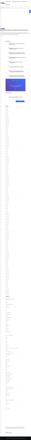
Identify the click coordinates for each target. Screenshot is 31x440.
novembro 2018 (7, 255)
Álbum (6, 301)
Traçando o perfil (7, 403)
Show (6, 396)
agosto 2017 (7, 279)
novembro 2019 (7, 235)
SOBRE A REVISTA (24, 1)
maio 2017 (7, 284)
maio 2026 (7, 112)
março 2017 (7, 287)
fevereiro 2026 (7, 117)
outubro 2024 (7, 143)
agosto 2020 (7, 224)
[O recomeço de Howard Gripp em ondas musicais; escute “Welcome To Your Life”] (7, 62)
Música (6, 367)
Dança (6, 322)
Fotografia (7, 341)
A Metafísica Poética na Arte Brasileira (10, 299)
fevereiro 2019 (7, 250)
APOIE (27, 1)
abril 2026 (7, 114)
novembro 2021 (7, 200)
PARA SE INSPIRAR (8, 377)
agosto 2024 (7, 146)
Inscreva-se (20, 101)
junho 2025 (7, 130)
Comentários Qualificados (8, 317)
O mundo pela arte (8, 372)
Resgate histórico (8, 393)
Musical (6, 369)
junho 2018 (7, 263)
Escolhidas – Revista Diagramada (9, 335)
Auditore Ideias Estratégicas (22, 438)
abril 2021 (7, 211)
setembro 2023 (7, 164)
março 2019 (7, 248)
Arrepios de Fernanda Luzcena (9, 304)
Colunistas (7, 315)
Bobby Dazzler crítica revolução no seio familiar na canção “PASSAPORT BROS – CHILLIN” (16, 48)
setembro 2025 (7, 125)
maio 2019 (7, 245)
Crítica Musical (7, 320)
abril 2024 (7, 153)
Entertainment (7, 328)
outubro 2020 (7, 221)
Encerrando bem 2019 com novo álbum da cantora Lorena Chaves (14, 30)
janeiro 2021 (7, 216)
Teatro (6, 401)
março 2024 (7, 154)
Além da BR (10, 47)
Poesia (6, 383)
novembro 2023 (7, 161)
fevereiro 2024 (7, 156)
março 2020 (7, 229)
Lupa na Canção (7, 359)
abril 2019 (7, 247)
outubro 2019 (7, 237)
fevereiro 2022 (7, 195)
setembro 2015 (7, 294)
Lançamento (7, 349)
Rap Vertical (7, 390)
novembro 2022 (7, 180)
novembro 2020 (7, 219)
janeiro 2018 (7, 271)
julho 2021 (7, 206)
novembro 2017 (7, 274)
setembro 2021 (7, 203)
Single (6, 398)
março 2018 (7, 268)
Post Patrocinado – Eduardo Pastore (10, 388)
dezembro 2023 (7, 159)
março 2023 (7, 174)
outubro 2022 (7, 182)
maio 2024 (7, 151)
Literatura (7, 356)
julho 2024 (7, 148)
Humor (6, 346)
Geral (6, 343)
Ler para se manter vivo (8, 351)
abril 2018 (7, 266)
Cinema (6, 309)
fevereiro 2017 (7, 289)
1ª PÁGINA (7, 1)
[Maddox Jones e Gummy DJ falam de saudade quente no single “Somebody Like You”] (7, 44)
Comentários (12, 31)
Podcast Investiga (8, 380)
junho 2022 (7, 188)
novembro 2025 (7, 122)
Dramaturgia (7, 325)
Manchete (7, 362)
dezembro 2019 (7, 234)
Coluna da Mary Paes (8, 312)
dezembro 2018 (7, 253)
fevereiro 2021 (7, 214)
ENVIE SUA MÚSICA (8, 4)
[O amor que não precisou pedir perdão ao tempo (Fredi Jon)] (7, 66)
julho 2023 (7, 167)
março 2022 (7, 193)
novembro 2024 (7, 141)
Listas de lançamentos (8, 354)
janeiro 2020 (7, 232)
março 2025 (7, 135)
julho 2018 (7, 261)
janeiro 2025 (7, 138)
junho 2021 (7, 208)
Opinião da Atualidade (8, 375)
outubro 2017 (7, 276)
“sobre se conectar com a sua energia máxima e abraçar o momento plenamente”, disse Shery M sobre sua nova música (16, 71)
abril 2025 (7, 133)
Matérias (7, 364)
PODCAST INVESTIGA (14, 1)
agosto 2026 (7, 107)
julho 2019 (7, 242)
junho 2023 (7, 169)
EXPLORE (10, 1)
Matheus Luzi (2, 31)
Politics (6, 385)
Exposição (7, 338)
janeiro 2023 (7, 177)
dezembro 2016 (7, 292)
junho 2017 (7, 282)
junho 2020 (7, 227)
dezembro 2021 (7, 198)
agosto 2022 (7, 185)
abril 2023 (7, 172)
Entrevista (7, 330)
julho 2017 (7, 281)
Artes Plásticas (7, 307)
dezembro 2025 (7, 120)
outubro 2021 (7, 201)
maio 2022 (7, 190)
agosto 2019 (7, 240)
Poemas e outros (7, 382)
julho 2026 (7, 109)
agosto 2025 (7, 127)
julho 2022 (7, 187)
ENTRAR (16, 89)
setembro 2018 (7, 258)
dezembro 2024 (7, 140)
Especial (6, 336)
